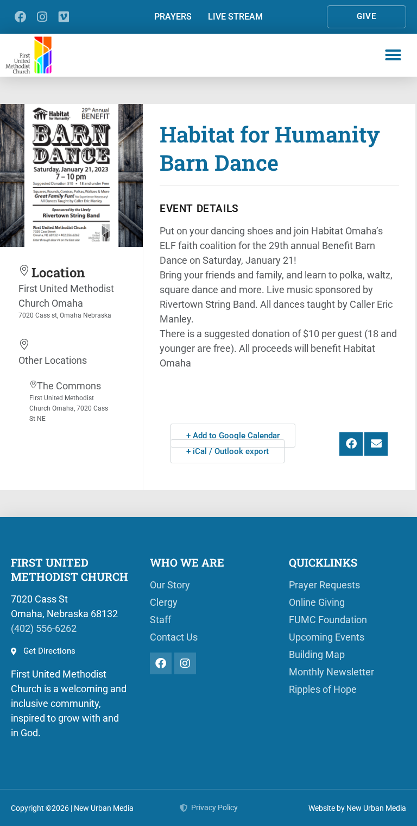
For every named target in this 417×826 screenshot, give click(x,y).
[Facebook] (20, 16)
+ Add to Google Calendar (233, 435)
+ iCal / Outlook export (227, 451)
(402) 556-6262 (44, 628)
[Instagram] (42, 16)
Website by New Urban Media (357, 808)
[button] (393, 55)
